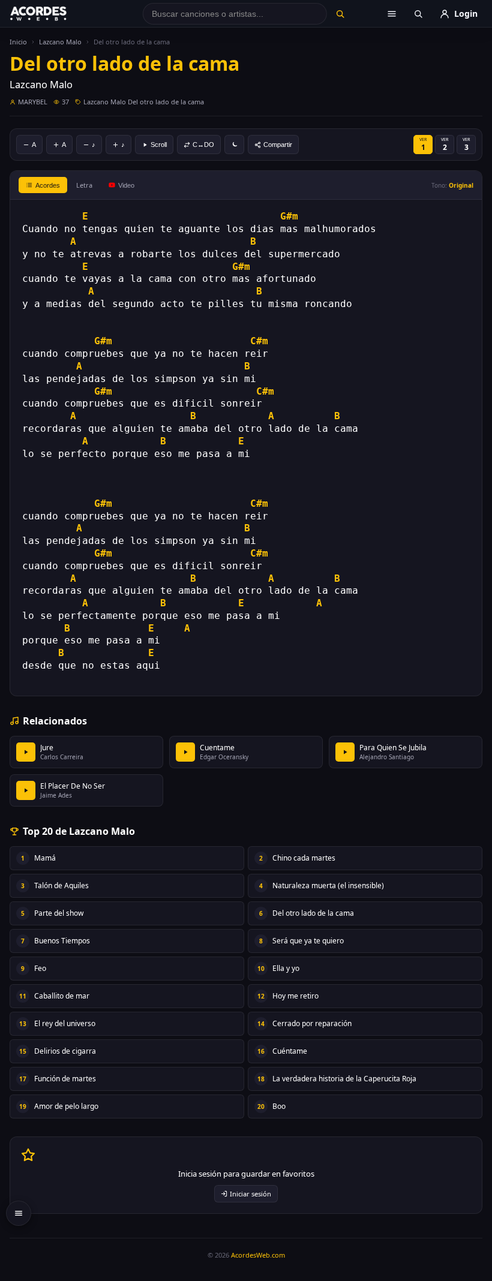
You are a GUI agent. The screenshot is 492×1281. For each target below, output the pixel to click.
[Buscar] (340, 14)
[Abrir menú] (391, 14)
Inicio (18, 41)
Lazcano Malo (60, 41)
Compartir (277, 144)
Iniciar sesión (250, 1193)
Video (126, 185)
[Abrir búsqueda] (418, 14)
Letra (84, 185)
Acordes (47, 185)
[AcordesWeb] (53, 14)
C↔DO (203, 144)
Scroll (159, 144)
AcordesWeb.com (258, 1254)
